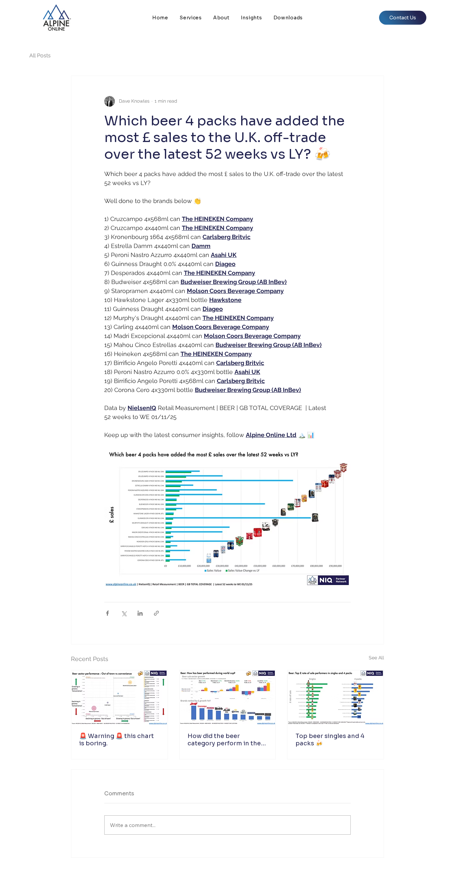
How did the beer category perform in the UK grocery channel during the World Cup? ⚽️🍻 (226, 739)
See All (376, 657)
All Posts (40, 55)
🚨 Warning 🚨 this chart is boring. (116, 739)
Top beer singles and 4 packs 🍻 (329, 739)
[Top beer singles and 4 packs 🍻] (335, 697)
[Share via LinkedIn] (140, 613)
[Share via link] (156, 613)
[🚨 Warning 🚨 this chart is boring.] (119, 697)
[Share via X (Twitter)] (124, 613)
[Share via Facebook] (107, 613)
